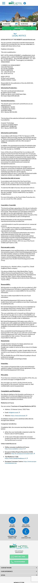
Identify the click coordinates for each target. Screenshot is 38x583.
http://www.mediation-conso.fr (14, 449)
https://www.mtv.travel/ (18, 415)
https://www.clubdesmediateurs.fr (15, 458)
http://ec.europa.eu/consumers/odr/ (22, 453)
